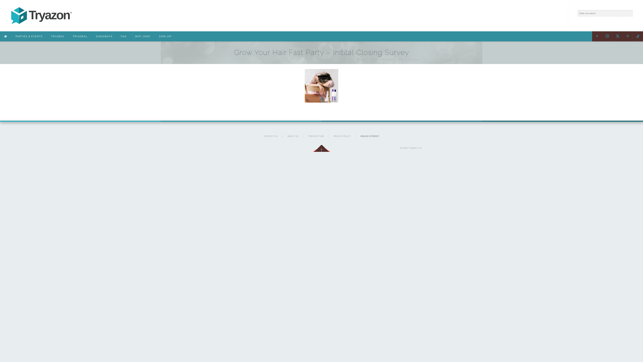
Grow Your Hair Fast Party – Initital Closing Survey (395, 59)
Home (363, 59)
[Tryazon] (108, 16)
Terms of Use (316, 136)
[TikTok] (638, 36)
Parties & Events (29, 36)
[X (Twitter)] (618, 36)
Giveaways (104, 36)
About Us (293, 136)
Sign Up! (165, 36)
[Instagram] (607, 36)
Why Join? (143, 36)
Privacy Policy (342, 136)
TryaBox (57, 36)
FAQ (124, 36)
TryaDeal (80, 36)
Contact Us (271, 136)
